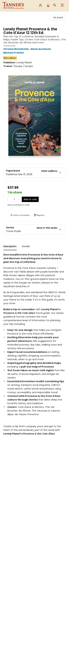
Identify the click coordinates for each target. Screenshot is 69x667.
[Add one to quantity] (19, 199)
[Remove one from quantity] (10, 199)
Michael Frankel (13, 52)
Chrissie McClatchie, (16, 49)
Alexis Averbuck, (41, 49)
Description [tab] (10, 246)
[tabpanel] (34, 349)
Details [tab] (26, 246)
